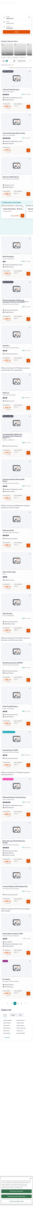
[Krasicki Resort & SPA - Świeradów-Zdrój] (16, 739)
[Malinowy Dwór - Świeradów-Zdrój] (16, 519)
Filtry (4, 61)
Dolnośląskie (15, 57)
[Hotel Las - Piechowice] (16, 381)
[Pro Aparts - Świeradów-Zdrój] (16, 968)
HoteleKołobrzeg (21, 1028)
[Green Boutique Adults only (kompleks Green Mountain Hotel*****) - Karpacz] (16, 423)
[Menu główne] (30, 2)
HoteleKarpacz (20, 1025)
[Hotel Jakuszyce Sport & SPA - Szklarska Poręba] (16, 922)
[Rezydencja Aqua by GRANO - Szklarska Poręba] (16, 651)
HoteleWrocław (21, 1020)
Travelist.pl (3, 57)
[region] (16, 78)
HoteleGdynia (6, 1033)
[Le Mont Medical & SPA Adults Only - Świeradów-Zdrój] (16, 875)
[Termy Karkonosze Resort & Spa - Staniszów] (16, 122)
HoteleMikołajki (21, 1033)
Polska (9, 57)
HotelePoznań (7, 1028)
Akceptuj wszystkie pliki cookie (16, 1196)
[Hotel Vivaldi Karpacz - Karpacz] (16, 695)
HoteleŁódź (6, 1030)
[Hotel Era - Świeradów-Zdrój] (16, 334)
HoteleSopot (6, 1025)
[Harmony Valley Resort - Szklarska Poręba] (16, 166)
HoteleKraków (7, 1023)
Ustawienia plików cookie (16, 1201)
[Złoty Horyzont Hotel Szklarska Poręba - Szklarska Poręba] (16, 830)
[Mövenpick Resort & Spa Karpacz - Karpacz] (16, 786)
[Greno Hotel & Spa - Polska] (16, 561)
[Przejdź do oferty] (28, 106)
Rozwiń (7, 1037)
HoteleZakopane (7, 1020)
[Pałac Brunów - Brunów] (16, 602)
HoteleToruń (20, 1030)
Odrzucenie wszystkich (16, 1191)
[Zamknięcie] (31, 1178)
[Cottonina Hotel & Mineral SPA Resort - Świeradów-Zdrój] (16, 468)
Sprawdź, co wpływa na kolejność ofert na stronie (21, 67)
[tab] (14, 129)
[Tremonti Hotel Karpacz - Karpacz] (16, 78)
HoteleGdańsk (20, 1023)
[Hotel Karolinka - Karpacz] (16, 245)
